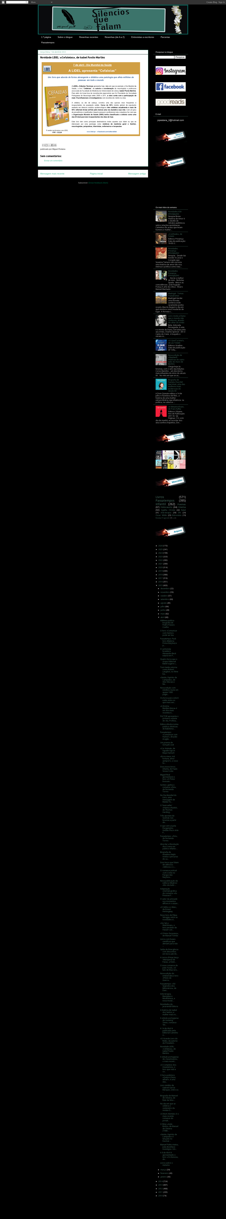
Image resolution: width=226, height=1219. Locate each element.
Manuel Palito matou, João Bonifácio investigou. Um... (169, 1146)
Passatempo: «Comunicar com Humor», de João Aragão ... (168, 735)
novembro (165, 592)
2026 (160, 545)
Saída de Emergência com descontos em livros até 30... (169, 951)
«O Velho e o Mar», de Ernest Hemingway (168, 909)
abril (163, 617)
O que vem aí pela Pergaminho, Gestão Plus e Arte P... (169, 829)
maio (163, 613)
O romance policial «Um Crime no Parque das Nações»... (168, 873)
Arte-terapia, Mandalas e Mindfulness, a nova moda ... (167, 997)
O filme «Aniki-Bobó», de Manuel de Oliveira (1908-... (169, 1127)
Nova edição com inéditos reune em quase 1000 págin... (169, 691)
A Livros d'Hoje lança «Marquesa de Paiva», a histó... (169, 959)
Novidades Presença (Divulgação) (173, 250)
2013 (160, 1185)
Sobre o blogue (65, 37)
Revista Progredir (163, 518)
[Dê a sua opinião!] (46, 145)
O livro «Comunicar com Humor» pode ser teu (168, 632)
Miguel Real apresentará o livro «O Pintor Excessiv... (167, 778)
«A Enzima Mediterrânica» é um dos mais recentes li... (168, 709)
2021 (160, 563)
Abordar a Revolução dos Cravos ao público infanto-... (169, 846)
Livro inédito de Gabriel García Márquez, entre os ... (169, 1088)
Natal (183, 510)
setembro (165, 599)
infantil (161, 504)
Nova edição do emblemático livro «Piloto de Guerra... (169, 976)
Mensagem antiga (137, 173)
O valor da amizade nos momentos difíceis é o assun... (169, 901)
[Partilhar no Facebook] (52, 145)
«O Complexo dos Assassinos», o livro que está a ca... (168, 1068)
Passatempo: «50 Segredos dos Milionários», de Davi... (168, 987)
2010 (160, 1195)
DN (179, 512)
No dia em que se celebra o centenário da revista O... (168, 1107)
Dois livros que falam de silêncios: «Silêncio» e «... (169, 864)
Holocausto (166, 507)
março (164, 1169)
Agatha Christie (168, 510)
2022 (160, 560)
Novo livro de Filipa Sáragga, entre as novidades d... (169, 917)
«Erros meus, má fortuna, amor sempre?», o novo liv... (169, 759)
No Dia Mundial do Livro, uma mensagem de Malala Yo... (168, 798)
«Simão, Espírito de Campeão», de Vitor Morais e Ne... (168, 680)
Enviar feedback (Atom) (98, 183)
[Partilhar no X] (49, 145)
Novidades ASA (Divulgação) (175, 212)
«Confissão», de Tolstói (175, 235)
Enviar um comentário (53, 161)
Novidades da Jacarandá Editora (169, 1005)
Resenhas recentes (88, 37)
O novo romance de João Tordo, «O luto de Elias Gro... (169, 967)
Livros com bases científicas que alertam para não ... (169, 942)
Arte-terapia (166, 512)
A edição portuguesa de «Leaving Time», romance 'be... (169, 1021)
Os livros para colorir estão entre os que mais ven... (169, 700)
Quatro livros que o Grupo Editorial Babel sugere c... (168, 661)
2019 (160, 571)
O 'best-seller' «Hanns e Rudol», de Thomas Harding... (169, 808)
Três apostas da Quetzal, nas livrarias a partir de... (168, 819)
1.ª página (46, 37)
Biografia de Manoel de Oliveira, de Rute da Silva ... (169, 1097)
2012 (160, 1188)
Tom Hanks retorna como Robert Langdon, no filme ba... (169, 670)
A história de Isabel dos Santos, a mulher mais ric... (168, 1012)
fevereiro (165, 1173)
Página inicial (96, 173)
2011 (160, 1192)
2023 (160, 556)
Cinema (182, 507)
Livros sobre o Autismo (166, 1164)
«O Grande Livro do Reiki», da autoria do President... (169, 1040)
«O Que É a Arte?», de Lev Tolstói (176, 341)
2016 (160, 581)
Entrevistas (176, 515)
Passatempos (47, 42)
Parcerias (165, 37)
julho (163, 606)
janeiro (164, 1176)
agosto (164, 603)
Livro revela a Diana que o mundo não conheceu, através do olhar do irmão (176, 319)
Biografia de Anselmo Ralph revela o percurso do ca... (169, 855)
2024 (160, 553)
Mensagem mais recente (52, 173)
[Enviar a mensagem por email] (43, 145)
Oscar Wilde (161, 515)
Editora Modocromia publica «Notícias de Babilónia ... (169, 726)
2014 (160, 1181)
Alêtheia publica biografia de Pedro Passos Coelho (167, 623)
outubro (164, 595)
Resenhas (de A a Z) (115, 37)
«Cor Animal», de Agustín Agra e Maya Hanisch (167, 750)
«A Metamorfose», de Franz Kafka (176, 407)
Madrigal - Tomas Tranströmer (175, 294)
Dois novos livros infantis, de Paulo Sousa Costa (168, 768)
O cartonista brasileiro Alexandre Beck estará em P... (168, 652)
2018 (160, 574)
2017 (160, 578)
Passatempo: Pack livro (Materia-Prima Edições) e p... (168, 642)
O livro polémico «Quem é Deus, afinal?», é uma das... (168, 1078)
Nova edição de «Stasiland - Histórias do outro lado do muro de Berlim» (176, 359)
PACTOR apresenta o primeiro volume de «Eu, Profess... (169, 718)
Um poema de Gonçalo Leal (167, 743)
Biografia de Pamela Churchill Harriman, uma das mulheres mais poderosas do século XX (176, 385)
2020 (160, 567)
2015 (160, 585)
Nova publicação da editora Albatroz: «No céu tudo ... (169, 883)
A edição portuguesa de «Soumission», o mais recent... (169, 1059)
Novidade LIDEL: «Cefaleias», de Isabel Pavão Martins (168, 1049)
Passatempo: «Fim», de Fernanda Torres (169, 838)
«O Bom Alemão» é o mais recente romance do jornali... (169, 1117)
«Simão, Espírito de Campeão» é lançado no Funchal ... (168, 1137)
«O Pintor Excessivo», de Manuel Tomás (169, 934)
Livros (160, 497)
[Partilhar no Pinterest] (55, 145)
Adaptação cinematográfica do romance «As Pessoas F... (168, 892)
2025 (160, 549)
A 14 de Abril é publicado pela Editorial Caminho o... (169, 1031)
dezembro (165, 588)
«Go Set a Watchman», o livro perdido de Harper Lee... (168, 926)
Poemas (181, 504)
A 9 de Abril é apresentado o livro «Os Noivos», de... (169, 1156)
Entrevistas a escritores (142, 37)
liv (173, 518)
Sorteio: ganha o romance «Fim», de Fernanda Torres (168, 788)
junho (163, 610)
